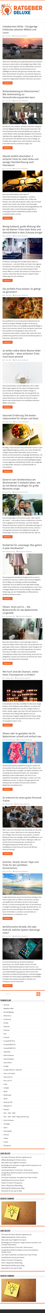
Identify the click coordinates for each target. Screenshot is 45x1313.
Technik (6, 1135)
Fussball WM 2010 (9, 1044)
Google (6, 1066)
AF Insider (4, 1157)
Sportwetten (8, 1131)
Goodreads (5, 1170)
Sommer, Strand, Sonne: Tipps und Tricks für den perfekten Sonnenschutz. (21, 865)
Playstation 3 (8, 1106)
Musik (6, 1099)
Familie (6, 1023)
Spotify (3, 1180)
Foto (5, 1034)
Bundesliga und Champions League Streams (16, 1165)
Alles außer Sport (7, 1163)
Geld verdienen (9, 1055)
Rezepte (6, 1109)
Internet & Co (8, 1077)
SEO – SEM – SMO (9, 1113)
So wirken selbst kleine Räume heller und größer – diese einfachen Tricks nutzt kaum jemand (22, 353)
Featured (7, 1026)
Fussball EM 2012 (9, 1041)
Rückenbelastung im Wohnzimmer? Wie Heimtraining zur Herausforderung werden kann (21, 94)
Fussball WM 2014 (9, 1048)
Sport (5, 1127)
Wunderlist (5, 1191)
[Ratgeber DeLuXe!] (22, 9)
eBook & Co (7, 1016)
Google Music (5, 1173)
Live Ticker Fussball (7, 1177)
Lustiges (6, 1088)
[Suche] (38, 994)
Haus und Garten (9, 1073)
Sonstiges (7, 1124)
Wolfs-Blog (5, 1188)
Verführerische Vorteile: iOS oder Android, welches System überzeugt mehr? (21, 929)
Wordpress (7, 1145)
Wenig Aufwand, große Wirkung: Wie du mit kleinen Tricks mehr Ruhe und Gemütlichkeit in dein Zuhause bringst (22, 229)
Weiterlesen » (7, 83)
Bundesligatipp (9, 1012)
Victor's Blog (5, 1185)
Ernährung (7, 1019)
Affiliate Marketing (7, 1160)
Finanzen (7, 1030)
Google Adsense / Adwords (13, 1070)
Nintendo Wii (8, 1102)
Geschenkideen (9, 1059)
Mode (6, 1091)
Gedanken (7, 1052)
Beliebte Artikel (9, 1008)
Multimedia (7, 1095)
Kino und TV (8, 1081)
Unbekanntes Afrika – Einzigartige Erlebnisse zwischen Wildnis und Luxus (20, 29)
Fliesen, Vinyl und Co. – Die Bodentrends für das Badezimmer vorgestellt (20, 609)
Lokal (5, 1084)
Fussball (6, 1037)
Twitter (6, 1138)
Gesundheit (7, 1062)
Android (6, 1005)
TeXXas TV (4, 1183)
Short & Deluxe (9, 1120)
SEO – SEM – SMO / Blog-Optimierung (16, 1117)
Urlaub (6, 1142)
